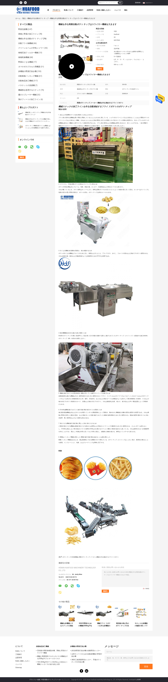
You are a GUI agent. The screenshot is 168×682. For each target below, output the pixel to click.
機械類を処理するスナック (29, 90)
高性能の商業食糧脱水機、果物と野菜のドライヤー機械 (52, 652)
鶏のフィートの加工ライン (29, 99)
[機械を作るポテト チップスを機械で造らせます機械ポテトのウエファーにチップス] (20, 120)
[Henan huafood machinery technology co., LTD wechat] (33, 147)
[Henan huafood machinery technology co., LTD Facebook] (21, 2)
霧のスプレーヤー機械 (27, 95)
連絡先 (99, 69)
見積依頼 (137, 2)
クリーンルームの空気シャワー (31, 48)
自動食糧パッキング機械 (28, 76)
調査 (120, 3)
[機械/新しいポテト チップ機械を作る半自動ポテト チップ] (20, 113)
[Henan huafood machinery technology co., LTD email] (21, 147)
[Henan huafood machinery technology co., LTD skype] (39, 147)
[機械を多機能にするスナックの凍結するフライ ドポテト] (67, 613)
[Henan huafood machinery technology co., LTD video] (72, 41)
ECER (139, 679)
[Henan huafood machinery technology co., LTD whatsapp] (27, 147)
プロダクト (56, 10)
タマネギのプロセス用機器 (29, 67)
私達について (68, 10)
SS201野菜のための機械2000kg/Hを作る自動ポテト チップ (85, 624)
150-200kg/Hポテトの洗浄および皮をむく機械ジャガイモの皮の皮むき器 (52, 663)
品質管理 (90, 10)
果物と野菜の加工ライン (28, 34)
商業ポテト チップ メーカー (87, 557)
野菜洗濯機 (22, 29)
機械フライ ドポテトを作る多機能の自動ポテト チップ (103, 624)
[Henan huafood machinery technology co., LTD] (28, 10)
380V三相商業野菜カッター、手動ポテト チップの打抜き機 (86, 661)
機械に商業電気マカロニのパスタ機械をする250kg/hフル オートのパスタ (52, 657)
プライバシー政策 (34, 679)
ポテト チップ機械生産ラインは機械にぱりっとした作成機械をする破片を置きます (37, 128)
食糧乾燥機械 (23, 57)
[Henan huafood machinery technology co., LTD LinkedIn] (25, 2)
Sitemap (18, 667)
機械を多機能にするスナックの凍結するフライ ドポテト (66, 624)
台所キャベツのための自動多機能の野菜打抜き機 (86, 655)
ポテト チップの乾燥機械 (70, 557)
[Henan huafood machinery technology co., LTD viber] (21, 151)
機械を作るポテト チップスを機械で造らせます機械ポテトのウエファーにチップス (37, 121)
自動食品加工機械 (25, 81)
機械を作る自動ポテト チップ (38, 18)
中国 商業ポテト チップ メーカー (51, 679)
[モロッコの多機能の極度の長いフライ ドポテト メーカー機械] (141, 613)
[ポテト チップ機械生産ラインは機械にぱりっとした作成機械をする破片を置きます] (20, 126)
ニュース (117, 10)
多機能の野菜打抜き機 (27, 71)
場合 (125, 10)
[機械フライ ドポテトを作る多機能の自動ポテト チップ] (104, 613)
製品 (24, 18)
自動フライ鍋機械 (25, 43)
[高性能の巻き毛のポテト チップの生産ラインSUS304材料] (122, 613)
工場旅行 (80, 10)
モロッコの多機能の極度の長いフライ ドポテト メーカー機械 (141, 624)
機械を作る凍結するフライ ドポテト (107, 557)
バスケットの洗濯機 (26, 85)
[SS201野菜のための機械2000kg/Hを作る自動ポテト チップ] (85, 613)
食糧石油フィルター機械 (28, 53)
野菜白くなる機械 (25, 62)
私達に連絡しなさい (104, 10)
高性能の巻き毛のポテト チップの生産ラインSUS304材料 (122, 624)
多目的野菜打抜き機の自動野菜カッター (85, 650)
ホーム (17, 18)
